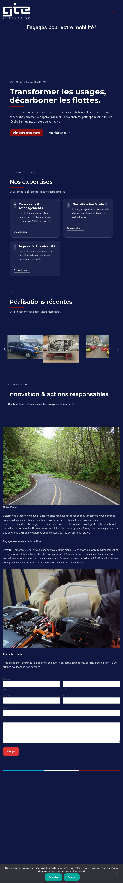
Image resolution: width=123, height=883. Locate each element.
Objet (6, 708)
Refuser (72, 877)
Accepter (53, 877)
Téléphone (8, 695)
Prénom (7, 679)
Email (66, 695)
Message (8, 720)
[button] (5, 349)
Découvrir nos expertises (26, 132)
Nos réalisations (57, 132)
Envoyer (11, 751)
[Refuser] (116, 875)
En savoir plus (20, 232)
